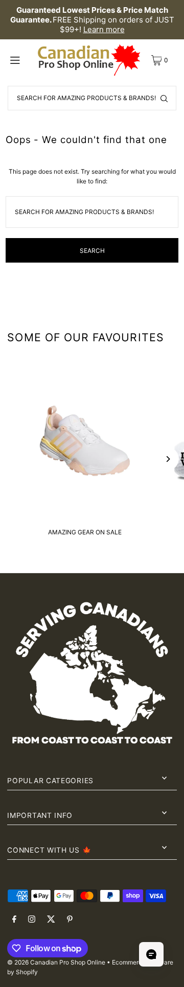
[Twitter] (51, 919)
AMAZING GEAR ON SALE (85, 532)
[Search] (164, 98)
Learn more (104, 29)
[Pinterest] (70, 919)
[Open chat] (151, 954)
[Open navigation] (21, 60)
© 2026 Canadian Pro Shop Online (56, 962)
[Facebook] (14, 919)
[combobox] (92, 98)
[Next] (167, 459)
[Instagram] (31, 919)
